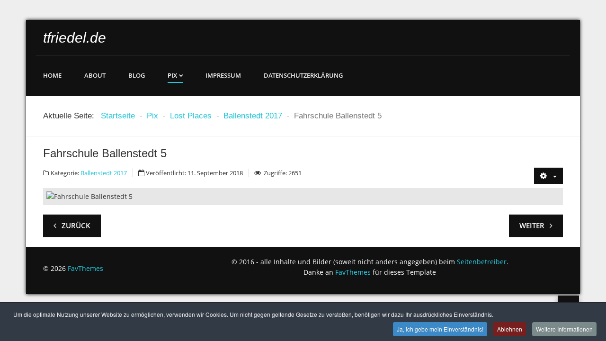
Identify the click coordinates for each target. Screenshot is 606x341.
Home (52, 75)
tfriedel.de (74, 37)
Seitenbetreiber (482, 261)
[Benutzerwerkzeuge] (548, 176)
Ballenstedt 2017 (103, 173)
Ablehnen (509, 329)
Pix (172, 75)
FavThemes (85, 268)
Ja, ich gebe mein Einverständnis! (440, 329)
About (95, 75)
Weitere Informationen (564, 329)
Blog (136, 75)
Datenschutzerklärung (303, 75)
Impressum (223, 75)
